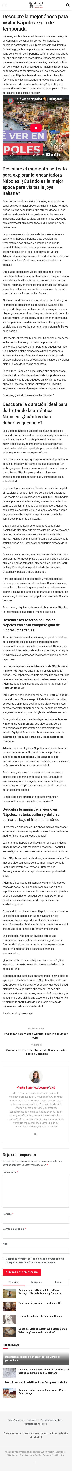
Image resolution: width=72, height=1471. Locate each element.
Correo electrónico (14, 1228)
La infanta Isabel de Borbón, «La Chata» (40, 1316)
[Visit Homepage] (36, 5)
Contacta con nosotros (35, 1424)
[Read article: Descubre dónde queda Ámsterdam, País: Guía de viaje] (9, 1393)
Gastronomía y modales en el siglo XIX (39, 1303)
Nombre (8, 1213)
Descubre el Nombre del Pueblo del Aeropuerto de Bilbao (36, 1382)
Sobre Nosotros (15, 1420)
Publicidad (32, 1420)
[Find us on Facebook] (35, 1462)
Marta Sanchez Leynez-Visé (36, 1087)
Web (5, 1243)
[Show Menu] (4, 5)
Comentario (10, 1172)
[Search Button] (67, 5)
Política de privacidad (51, 1420)
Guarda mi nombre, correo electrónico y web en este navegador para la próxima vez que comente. (35, 1260)
